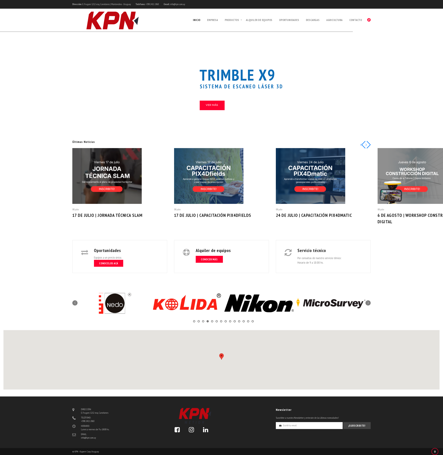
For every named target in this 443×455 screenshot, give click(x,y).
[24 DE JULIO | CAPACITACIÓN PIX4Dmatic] (323, 176)
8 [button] (226, 321)
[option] (113, 303)
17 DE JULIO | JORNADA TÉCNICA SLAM (107, 215)
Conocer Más (209, 259)
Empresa (212, 20)
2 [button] (199, 321)
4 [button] (208, 321)
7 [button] (221, 321)
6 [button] (217, 321)
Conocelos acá (108, 263)
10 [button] (235, 321)
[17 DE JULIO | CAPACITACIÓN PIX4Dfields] (221, 176)
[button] (221, 356)
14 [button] (253, 321)
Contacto (355, 20)
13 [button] (248, 321)
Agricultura (334, 20)
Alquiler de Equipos (259, 20)
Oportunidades (289, 20)
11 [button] (239, 321)
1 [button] (194, 321)
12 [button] (244, 321)
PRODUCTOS (232, 20)
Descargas (313, 20)
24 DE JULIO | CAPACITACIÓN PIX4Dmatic (314, 215)
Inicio (196, 20)
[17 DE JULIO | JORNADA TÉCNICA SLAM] (119, 176)
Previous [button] (75, 303)
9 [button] (230, 321)
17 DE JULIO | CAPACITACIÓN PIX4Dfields (212, 215)
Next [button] (368, 303)
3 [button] (203, 321)
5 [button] (212, 321)
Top (434, 451)
